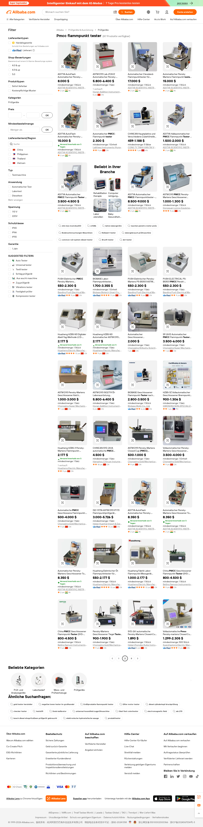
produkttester (114, 718)
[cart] (158, 12)
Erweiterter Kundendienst (58, 758)
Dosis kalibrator (59, 711)
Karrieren (10, 758)
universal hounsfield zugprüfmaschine (92, 711)
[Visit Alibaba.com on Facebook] (165, 776)
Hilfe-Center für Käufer (135, 740)
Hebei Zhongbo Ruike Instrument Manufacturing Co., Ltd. (142, 645)
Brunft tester (108, 240)
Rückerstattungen (133, 758)
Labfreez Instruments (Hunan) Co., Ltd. (107, 147)
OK (47, 115)
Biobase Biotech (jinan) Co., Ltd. (107, 292)
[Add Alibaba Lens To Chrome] (56, 798)
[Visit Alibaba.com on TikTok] (197, 776)
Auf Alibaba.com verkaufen (177, 740)
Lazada (98, 812)
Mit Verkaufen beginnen (175, 746)
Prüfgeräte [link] (103, 30)
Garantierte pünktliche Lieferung (62, 752)
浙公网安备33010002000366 (153, 822)
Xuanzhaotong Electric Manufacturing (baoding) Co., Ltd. (177, 645)
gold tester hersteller (23, 704)
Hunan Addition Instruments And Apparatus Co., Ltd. (107, 92)
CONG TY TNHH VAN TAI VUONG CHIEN (142, 147)
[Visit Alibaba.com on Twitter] (178, 776)
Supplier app (80, 798)
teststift (39, 711)
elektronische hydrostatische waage (82, 718)
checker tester (20, 711)
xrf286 (93, 226)
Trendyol (132, 812)
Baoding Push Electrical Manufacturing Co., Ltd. (72, 292)
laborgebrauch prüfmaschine (138, 233)
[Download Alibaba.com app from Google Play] (186, 798)
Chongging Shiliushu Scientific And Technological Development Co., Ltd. (142, 348)
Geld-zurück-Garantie (56, 746)
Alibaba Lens (13, 798)
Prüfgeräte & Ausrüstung (80, 30)
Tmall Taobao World (83, 812)
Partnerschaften (172, 764)
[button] (115, 12)
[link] (199, 797)
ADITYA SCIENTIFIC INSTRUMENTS (72, 87)
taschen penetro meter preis (144, 226)
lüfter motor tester (131, 704)
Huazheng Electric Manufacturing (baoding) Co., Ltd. (107, 350)
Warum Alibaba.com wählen (19, 740)
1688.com (66, 812)
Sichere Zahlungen (55, 740)
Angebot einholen (94, 750)
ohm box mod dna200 (71, 226)
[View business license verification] (130, 822)
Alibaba (60, 30)
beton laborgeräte (113, 226)
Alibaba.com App (141, 798)
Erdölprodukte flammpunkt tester (98, 704)
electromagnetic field (157, 711)
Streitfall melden (132, 752)
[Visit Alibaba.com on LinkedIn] (172, 776)
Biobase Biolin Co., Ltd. (139, 406)
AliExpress (54, 812)
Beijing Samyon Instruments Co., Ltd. (177, 584)
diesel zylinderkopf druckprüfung (163, 704)
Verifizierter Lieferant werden (178, 758)
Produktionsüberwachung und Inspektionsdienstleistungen (61, 766)
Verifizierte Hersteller (95, 744)
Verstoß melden (132, 773)
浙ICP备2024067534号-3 (182, 822)
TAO (123, 812)
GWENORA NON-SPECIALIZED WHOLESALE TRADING (177, 406)
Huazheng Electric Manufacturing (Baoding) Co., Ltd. (72, 350)
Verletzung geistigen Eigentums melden (140, 766)
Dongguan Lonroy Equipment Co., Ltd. (177, 208)
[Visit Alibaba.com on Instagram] (185, 776)
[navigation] (30, 345)
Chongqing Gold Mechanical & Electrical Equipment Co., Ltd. (142, 461)
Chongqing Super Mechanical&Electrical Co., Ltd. (177, 348)
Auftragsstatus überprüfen (177, 752)
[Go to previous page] (112, 658)
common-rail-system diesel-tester (77, 240)
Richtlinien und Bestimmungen (61, 773)
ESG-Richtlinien (14, 752)
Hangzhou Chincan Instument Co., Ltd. (107, 461)
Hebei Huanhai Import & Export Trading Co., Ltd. (107, 523)
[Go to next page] (138, 658)
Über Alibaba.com (15, 734)
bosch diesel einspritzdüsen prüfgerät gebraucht (35, 718)
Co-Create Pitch (14, 746)
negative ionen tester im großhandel (58, 704)
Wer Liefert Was (147, 812)
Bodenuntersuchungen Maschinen (77, 233)
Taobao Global (112, 812)
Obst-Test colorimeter (128, 711)
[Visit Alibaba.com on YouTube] (191, 776)
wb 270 (179, 711)
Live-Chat (129, 746)
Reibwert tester (109, 233)
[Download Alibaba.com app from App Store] (162, 798)
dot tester (127, 240)
